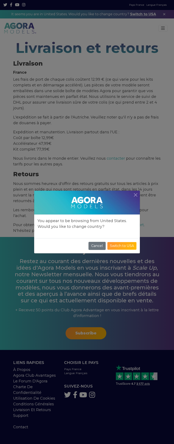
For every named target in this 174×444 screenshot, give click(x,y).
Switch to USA (122, 246)
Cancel (97, 246)
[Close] (135, 195)
